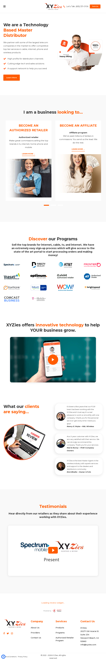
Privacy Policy (22, 657)
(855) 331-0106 (82, 6)
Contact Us (36, 638)
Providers (35, 633)
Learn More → (28, 154)
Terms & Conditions (10, 657)
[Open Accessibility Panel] (3, 657)
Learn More (11, 78)
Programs (60, 633)
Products (60, 628)
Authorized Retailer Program (65, 639)
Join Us (95, 6)
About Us (35, 628)
